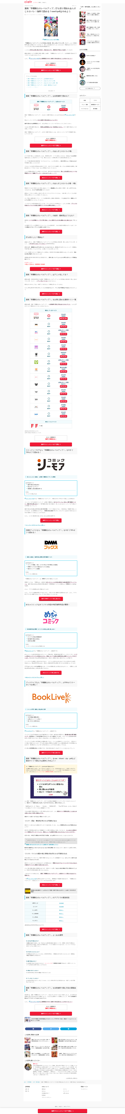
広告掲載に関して (45, 1093)
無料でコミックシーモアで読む (51, 39)
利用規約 (44, 1095)
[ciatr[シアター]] (28, 2)
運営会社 (44, 1089)
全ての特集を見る (89, 88)
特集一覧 (27, 1091)
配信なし (61, 910)
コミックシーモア (35, 58)
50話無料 (61, 903)
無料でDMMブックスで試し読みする (50, 598)
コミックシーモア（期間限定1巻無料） (45, 771)
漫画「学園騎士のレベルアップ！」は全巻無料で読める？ (41, 78)
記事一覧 (27, 1089)
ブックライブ (29, 731)
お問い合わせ (66, 1093)
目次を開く (50, 90)
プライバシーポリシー (46, 1097)
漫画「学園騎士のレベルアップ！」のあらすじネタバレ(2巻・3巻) (43, 83)
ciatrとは (43, 1091)
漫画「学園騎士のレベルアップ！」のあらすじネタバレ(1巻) (41, 80)
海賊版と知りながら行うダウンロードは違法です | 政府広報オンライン (42, 844)
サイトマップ (66, 1091)
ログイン (65, 1089)
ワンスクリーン (84, 1089)
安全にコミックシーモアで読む (50, 885)
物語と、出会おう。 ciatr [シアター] (62, 1106)
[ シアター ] (35, 2)
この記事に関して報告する (71, 1078)
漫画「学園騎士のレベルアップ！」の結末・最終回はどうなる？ (42, 85)
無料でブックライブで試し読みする (51, 752)
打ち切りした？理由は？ (33, 87)
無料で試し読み (63, 109)
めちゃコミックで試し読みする (51, 672)
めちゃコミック (30, 651)
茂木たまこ (35, 1063)
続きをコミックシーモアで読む (50, 177)
